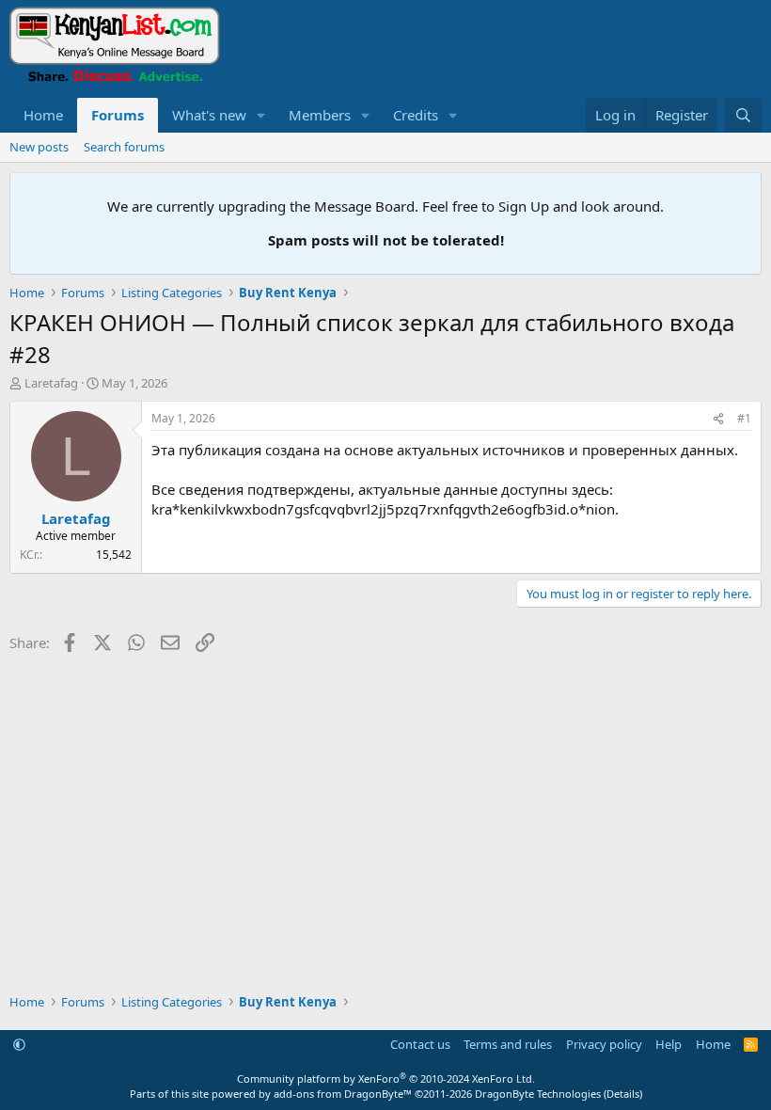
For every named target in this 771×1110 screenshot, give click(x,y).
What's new (209, 114)
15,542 (114, 555)
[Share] (718, 419)
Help (668, 1044)
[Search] (743, 115)
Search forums (124, 146)
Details (622, 1093)
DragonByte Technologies (538, 1093)
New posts (39, 146)
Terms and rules (508, 1044)
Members (320, 114)
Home (43, 114)
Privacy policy (604, 1044)
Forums (117, 114)
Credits (415, 114)
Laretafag (51, 382)
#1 (744, 418)
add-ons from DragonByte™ (343, 1093)
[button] (261, 115)
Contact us (420, 1044)
